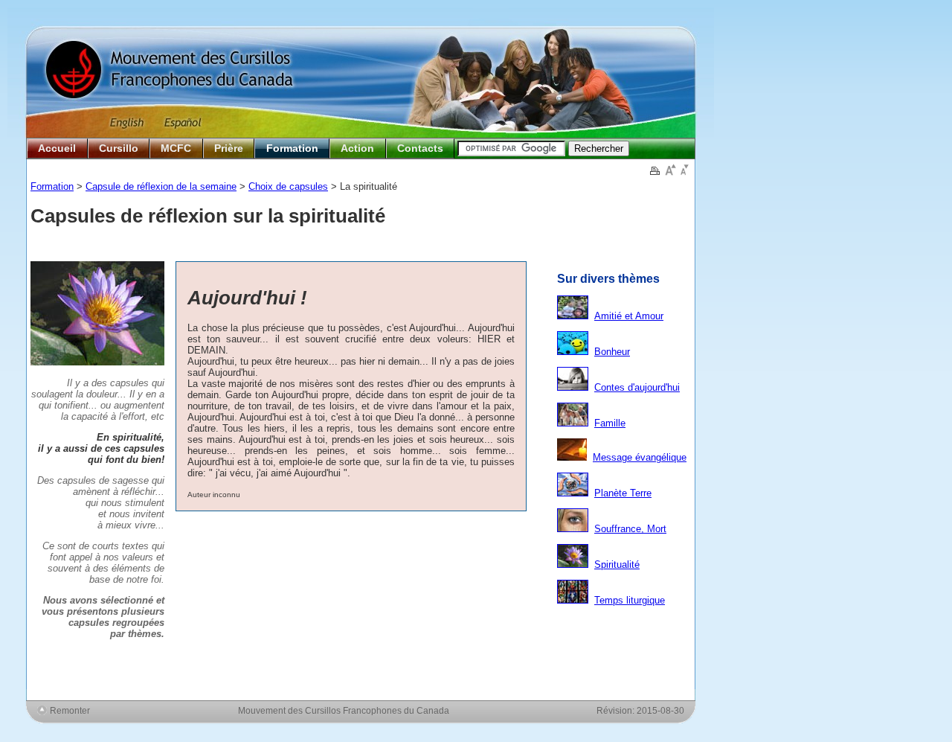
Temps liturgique (629, 600)
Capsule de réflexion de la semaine (161, 186)
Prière (228, 148)
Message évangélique (639, 457)
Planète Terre (623, 493)
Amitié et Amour (628, 316)
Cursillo (118, 148)
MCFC (176, 148)
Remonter (70, 710)
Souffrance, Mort (630, 528)
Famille (609, 423)
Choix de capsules (288, 186)
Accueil (57, 148)
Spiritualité (617, 564)
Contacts (420, 148)
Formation (292, 148)
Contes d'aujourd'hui (637, 387)
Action (357, 148)
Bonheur (612, 351)
